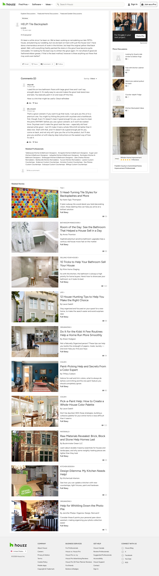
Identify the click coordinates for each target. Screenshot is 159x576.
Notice (47, 555)
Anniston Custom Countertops (71, 162)
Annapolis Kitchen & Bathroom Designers (73, 153)
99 (106, 251)
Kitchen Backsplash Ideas (134, 108)
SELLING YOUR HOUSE (69, 258)
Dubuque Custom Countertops (53, 164)
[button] (90, 78)
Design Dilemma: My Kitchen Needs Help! (82, 472)
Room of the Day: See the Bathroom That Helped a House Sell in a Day (83, 228)
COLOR (63, 362)
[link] (133, 160)
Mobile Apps (42, 565)
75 (106, 530)
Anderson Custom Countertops (47, 162)
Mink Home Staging (71, 269)
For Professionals (72, 548)
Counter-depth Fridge (133, 95)
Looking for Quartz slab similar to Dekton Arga (133, 55)
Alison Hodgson (69, 339)
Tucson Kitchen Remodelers (70, 160)
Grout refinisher (62, 98)
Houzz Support (99, 562)
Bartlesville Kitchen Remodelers (47, 160)
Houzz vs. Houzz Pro (73, 552)
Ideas (48, 4)
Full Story (64, 212)
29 (106, 460)
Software (36, 4)
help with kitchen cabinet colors (134, 69)
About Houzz (42, 548)
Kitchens (25, 18)
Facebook (128, 555)
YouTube (128, 559)
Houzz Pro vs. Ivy (72, 555)
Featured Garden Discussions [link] (71, 14)
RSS (126, 562)
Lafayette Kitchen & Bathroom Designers (64, 155)
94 (106, 356)
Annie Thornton (69, 234)
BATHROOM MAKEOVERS (70, 223)
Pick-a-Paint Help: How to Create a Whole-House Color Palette (82, 402)
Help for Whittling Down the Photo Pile (81, 507)
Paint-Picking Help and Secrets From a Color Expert (83, 368)
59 (106, 216)
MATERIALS (64, 432)
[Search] (58, 4)
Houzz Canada (98, 548)
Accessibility (98, 559)
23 (106, 495)
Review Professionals (101, 552)
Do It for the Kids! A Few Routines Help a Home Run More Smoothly (81, 333)
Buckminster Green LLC (73, 443)
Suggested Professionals (102, 555)
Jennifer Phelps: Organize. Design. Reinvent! (81, 513)
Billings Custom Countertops (76, 164)
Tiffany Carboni (69, 374)
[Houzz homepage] (9, 4)
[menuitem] (24, 4)
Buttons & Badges (72, 569)
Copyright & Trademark (46, 569)
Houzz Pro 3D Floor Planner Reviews (79, 562)
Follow (60, 64)
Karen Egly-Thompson (72, 200)
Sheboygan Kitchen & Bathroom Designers (57, 158)
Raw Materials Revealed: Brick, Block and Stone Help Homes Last (82, 437)
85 (106, 390)
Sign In (95, 569)
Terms (40, 559)
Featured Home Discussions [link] (47, 14)
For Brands (69, 565)
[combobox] (90, 4)
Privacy (40, 555)
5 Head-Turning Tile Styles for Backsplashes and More (78, 194)
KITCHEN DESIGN (67, 466)
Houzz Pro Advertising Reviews (77, 559)
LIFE (61, 292)
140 (105, 286)
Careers (40, 552)
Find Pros (23, 4)
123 (105, 425)
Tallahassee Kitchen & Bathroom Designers (41, 153)
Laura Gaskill (68, 304)
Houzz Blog (129, 548)
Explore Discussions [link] (28, 14)
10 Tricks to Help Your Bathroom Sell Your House (83, 263)
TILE (61, 188)
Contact (96, 565)
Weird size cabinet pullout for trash (134, 82)
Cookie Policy (42, 562)
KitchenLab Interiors (71, 478)
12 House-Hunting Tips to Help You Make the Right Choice (82, 298)
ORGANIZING (65, 327)
